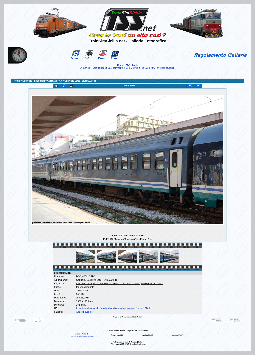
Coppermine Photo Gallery (132, 317)
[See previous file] (190, 86)
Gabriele (80, 280)
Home (120, 65)
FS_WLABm (98, 283)
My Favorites (158, 68)
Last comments (115, 68)
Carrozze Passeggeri (33, 81)
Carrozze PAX (54, 81)
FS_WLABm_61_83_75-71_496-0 (122, 283)
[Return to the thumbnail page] (56, 86)
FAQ (128, 65)
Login (135, 65)
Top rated (145, 68)
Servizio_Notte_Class (152, 283)
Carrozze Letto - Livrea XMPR (80, 81)
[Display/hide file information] (64, 86)
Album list (85, 68)
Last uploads (99, 68)
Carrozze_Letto (84, 283)
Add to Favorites (84, 312)
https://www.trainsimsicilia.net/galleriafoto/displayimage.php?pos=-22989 (113, 308)
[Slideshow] (71, 86)
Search (171, 68)
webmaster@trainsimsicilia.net (82, 336)
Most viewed (131, 68)
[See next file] (198, 86)
